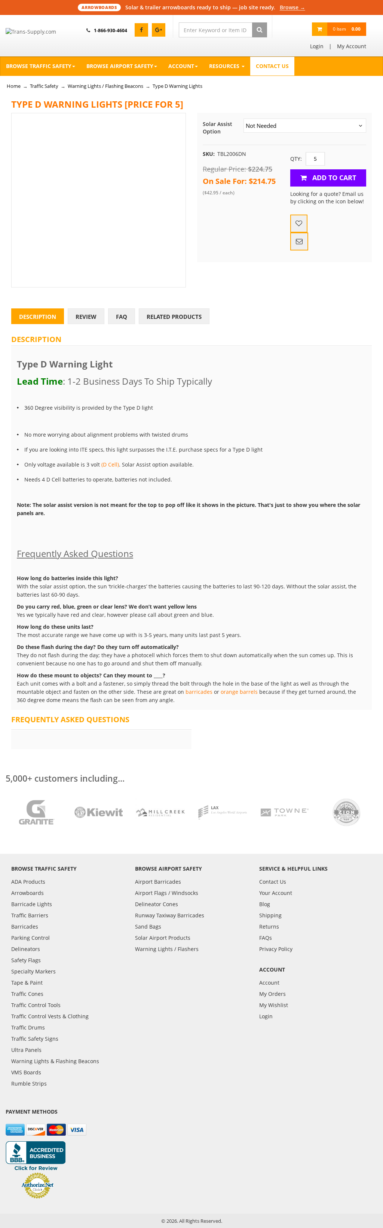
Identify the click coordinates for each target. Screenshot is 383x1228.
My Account (351, 46)
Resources (225, 66)
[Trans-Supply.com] (37, 32)
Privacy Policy (275, 948)
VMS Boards (26, 1072)
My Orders (272, 993)
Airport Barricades (158, 881)
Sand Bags (148, 926)
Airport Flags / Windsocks (166, 892)
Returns (269, 926)
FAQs (265, 937)
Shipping (270, 915)
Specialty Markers (33, 971)
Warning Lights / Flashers (167, 948)
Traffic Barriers (29, 915)
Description (37, 316)
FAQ (121, 316)
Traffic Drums (28, 1027)
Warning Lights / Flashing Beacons (105, 86)
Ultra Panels (26, 1049)
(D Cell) (110, 464)
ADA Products (28, 881)
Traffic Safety (44, 86)
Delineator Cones (156, 904)
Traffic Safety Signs (34, 1038)
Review (86, 316)
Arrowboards (27, 892)
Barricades (24, 926)
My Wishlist (273, 1005)
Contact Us (272, 66)
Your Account (275, 892)
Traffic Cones (27, 993)
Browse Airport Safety (119, 66)
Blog (264, 904)
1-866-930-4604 (110, 30)
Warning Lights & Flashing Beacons (55, 1061)
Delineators (25, 948)
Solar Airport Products (162, 937)
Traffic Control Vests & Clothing (50, 1016)
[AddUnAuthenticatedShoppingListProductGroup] (298, 224)
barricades (199, 691)
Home (14, 86)
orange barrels (239, 691)
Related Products (174, 316)
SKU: (209, 153)
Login (317, 46)
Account (181, 66)
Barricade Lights (31, 904)
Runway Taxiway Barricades (169, 915)
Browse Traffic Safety (38, 66)
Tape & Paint (27, 982)
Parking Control (30, 937)
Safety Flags (26, 960)
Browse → (292, 7)
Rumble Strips (29, 1083)
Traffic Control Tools (36, 1005)
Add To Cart (333, 177)
